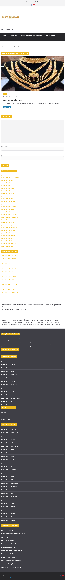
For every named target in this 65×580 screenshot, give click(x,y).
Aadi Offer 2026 (50, 35)
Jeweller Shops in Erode (7, 371)
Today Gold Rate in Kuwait (8, 266)
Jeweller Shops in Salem (7, 394)
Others (18, 39)
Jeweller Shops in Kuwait (7, 198)
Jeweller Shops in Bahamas (8, 222)
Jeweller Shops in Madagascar (9, 227)
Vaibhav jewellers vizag (13, 99)
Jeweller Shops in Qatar (7, 191)
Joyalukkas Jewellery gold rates (9, 537)
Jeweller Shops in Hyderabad (9, 374)
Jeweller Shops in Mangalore (9, 384)
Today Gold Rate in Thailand (8, 287)
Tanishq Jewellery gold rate (8, 564)
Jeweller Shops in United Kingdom (10, 177)
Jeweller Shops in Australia (8, 180)
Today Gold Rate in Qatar (8, 279)
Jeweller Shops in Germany (8, 206)
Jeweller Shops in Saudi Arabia (9, 188)
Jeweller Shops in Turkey (7, 238)
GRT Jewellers (4, 412)
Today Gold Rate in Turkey (8, 289)
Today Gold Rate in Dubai (8, 260)
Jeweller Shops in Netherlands (9, 214)
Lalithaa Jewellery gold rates (9, 547)
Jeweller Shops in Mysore (8, 391)
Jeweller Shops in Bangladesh (9, 201)
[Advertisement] (32, 131)
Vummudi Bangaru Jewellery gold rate (11, 567)
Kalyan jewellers (5, 416)
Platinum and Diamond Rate (32, 39)
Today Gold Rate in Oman (8, 274)
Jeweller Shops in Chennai (8, 364)
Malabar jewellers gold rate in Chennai (11, 550)
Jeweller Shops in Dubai (7, 185)
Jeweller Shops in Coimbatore (9, 367)
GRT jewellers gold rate (7, 530)
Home (4, 35)
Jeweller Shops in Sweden (8, 246)
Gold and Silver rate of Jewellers (31, 35)
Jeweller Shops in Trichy (7, 401)
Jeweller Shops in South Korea (9, 220)
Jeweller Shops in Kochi (7, 378)
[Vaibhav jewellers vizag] (32, 73)
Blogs (4, 93)
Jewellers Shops (13, 35)
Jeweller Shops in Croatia (8, 233)
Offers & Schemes (8, 39)
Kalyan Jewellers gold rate (8, 540)
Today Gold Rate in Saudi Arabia (9, 282)
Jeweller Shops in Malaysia (8, 209)
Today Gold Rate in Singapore (9, 284)
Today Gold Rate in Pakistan (8, 276)
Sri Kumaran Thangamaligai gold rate (11, 560)
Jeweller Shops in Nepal (7, 212)
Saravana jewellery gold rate (9, 557)
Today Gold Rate (15, 96)
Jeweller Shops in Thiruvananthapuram (11, 398)
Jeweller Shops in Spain (7, 225)
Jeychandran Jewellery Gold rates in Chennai (13, 533)
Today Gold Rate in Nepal (8, 271)
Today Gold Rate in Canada (8, 258)
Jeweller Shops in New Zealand (9, 217)
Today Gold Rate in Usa (7, 295)
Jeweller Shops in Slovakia (8, 241)
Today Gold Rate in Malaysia (8, 268)
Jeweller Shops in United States (9, 175)
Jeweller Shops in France (7, 204)
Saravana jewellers (6, 419)
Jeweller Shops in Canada (8, 183)
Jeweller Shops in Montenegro (9, 243)
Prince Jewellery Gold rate (8, 554)
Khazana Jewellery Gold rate (8, 543)
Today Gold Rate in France (8, 263)
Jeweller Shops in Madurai (8, 381)
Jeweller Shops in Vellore (8, 405)
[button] (42, 35)
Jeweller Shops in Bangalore (8, 361)
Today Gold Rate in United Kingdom (10, 292)
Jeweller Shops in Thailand (8, 235)
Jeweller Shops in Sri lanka (8, 230)
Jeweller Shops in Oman (7, 196)
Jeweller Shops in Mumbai (8, 388)
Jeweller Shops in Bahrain (8, 193)
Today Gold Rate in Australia (8, 255)
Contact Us (47, 39)
